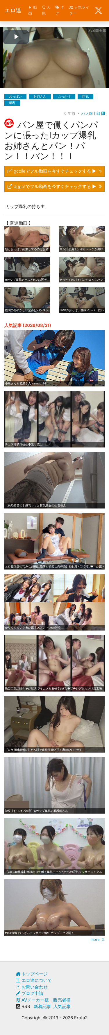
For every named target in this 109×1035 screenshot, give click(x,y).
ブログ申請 (31, 993)
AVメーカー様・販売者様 (45, 1000)
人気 (46, 10)
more (95, 939)
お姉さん (39, 96)
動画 (32, 10)
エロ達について (36, 980)
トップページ (34, 974)
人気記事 (62, 1006)
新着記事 (42, 1006)
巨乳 (85, 96)
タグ (60, 10)
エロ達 (13, 10)
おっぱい (15, 96)
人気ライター (79, 10)
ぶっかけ (64, 96)
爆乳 (12, 103)
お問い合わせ (34, 987)
